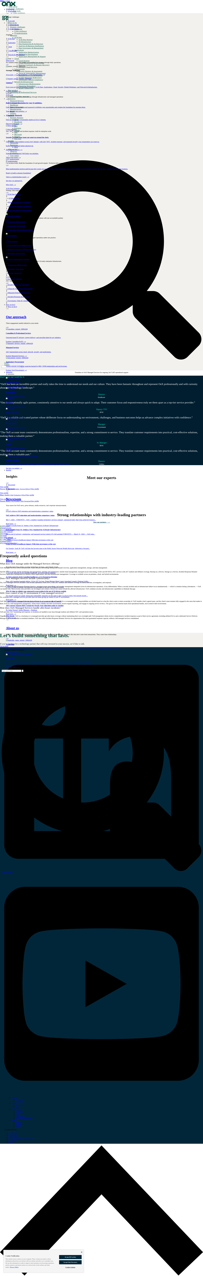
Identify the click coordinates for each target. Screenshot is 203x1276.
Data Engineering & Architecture (19, 202)
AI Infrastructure (14, 198)
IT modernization (37, 75)
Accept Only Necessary (70, 1262)
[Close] (81, 1252)
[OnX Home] (8, 6)
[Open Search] (101, 870)
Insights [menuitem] (13, 1103)
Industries (9, 372)
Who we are (10, 616)
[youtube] (101, 1094)
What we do (10, 9)
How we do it (10, 305)
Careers (4, 872)
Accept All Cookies (70, 1257)
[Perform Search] (22, 671)
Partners (8, 450)
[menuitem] (19, 1099)
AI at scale (11, 75)
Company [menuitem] (14, 1098)
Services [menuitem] (14, 1109)
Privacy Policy (14, 1267)
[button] (101, 1275)
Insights (8, 470)
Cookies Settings (70, 1267)
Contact (9, 872)
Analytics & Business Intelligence (19, 206)
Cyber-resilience (23, 75)
